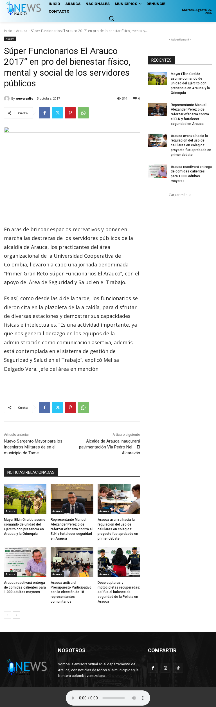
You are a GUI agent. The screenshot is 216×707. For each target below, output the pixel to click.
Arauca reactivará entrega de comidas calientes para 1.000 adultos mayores (25, 587)
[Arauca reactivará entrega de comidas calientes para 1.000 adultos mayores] (25, 562)
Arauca (21, 30)
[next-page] (16, 615)
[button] (111, 18)
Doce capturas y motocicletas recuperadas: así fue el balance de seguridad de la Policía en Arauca (119, 592)
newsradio (24, 98)
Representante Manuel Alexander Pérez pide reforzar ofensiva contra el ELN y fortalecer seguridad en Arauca (72, 529)
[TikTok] (178, 668)
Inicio (8, 30)
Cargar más (178, 194)
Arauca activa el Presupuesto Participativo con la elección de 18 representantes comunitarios (71, 592)
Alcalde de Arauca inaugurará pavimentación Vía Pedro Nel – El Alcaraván (109, 447)
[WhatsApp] (83, 112)
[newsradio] (7, 98)
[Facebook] (44, 112)
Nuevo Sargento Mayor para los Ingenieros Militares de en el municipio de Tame (33, 447)
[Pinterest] (70, 112)
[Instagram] (165, 668)
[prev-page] (7, 615)
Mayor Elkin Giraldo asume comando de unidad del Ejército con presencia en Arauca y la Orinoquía (190, 83)
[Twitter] (57, 112)
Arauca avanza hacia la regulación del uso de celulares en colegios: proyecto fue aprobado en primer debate (118, 529)
